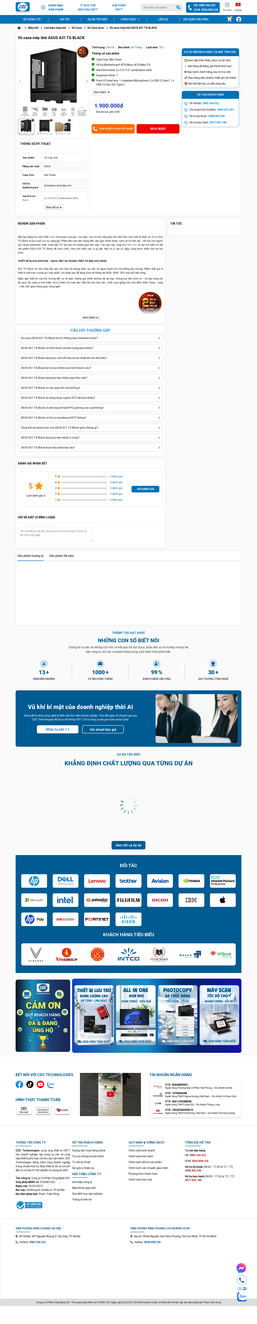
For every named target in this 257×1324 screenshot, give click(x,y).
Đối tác (65, 19)
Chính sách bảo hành (140, 1156)
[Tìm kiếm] (179, 7)
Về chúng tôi (32, 19)
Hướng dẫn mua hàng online (88, 1150)
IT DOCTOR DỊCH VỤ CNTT (88, 7)
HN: (195, 1155)
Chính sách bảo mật (140, 1179)
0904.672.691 (225, 109)
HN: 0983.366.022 (204, 5)
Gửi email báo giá (103, 729)
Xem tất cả (52, 207)
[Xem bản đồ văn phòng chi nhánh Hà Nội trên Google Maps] (71, 1268)
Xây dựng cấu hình (195, 19)
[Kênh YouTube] (40, 1084)
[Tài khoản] (238, 19)
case (52, 237)
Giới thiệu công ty (82, 1182)
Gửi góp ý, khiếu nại (83, 1167)
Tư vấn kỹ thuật (81, 1162)
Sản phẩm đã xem (61, 556)
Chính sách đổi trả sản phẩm (145, 1162)
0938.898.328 (152, 1242)
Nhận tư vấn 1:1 (58, 729)
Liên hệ (163, 19)
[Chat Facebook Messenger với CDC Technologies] (241, 1268)
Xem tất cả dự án (128, 845)
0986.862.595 (216, 116)
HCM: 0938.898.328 (206, 9)
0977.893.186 (218, 122)
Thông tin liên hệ (81, 1199)
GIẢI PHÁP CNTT (119, 7)
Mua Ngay (158, 129)
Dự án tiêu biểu (98, 19)
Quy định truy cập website (87, 1193)
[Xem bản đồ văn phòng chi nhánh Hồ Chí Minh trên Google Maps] (185, 1268)
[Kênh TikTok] (30, 1084)
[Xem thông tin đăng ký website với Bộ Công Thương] (43, 1204)
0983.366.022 (210, 103)
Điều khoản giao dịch (84, 1187)
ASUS (155, 237)
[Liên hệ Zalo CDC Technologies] (51, 1084)
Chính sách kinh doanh (141, 1150)
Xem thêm (100, 92)
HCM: (196, 1160)
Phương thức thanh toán (142, 1173)
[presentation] (21, 81)
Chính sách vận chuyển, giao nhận (148, 1167)
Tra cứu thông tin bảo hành (88, 1156)
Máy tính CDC (129, 244)
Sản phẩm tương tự (30, 556)
